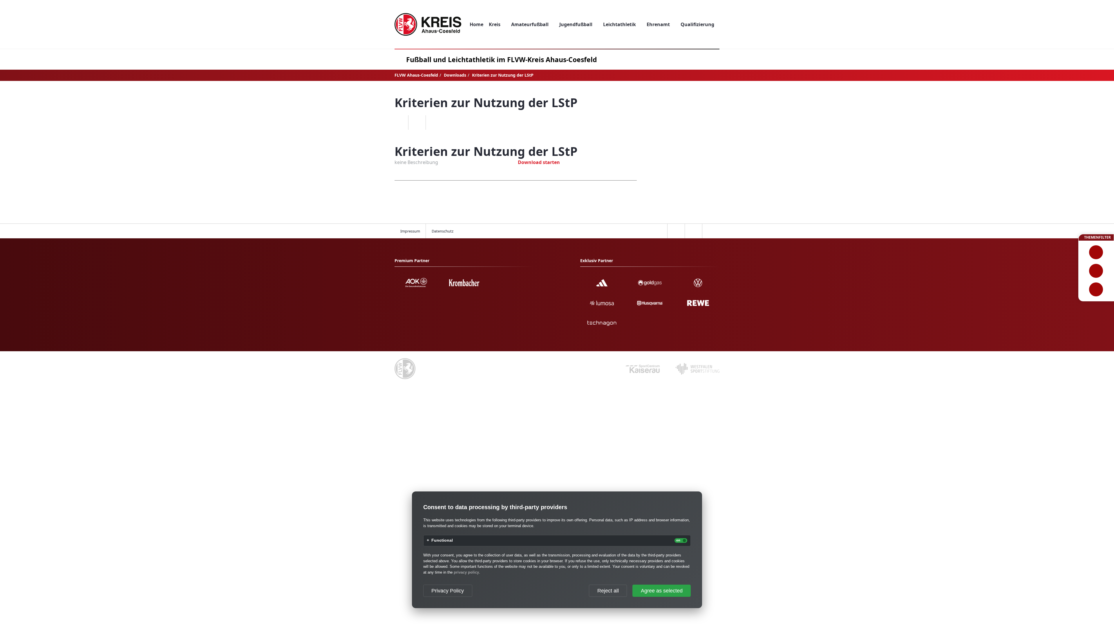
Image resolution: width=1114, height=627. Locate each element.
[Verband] (1096, 289)
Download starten (539, 162)
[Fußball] (1096, 252)
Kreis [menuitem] (494, 24)
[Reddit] (434, 122)
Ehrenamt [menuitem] (658, 24)
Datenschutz (442, 231)
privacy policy (466, 572)
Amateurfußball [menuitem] (530, 24)
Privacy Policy (447, 591)
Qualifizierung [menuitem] (697, 24)
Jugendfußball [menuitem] (575, 24)
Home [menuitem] (476, 24)
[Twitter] (417, 122)
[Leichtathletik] (1096, 271)
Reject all (608, 591)
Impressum (410, 231)
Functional (442, 540)
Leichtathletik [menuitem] (619, 24)
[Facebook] (399, 122)
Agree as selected (662, 591)
